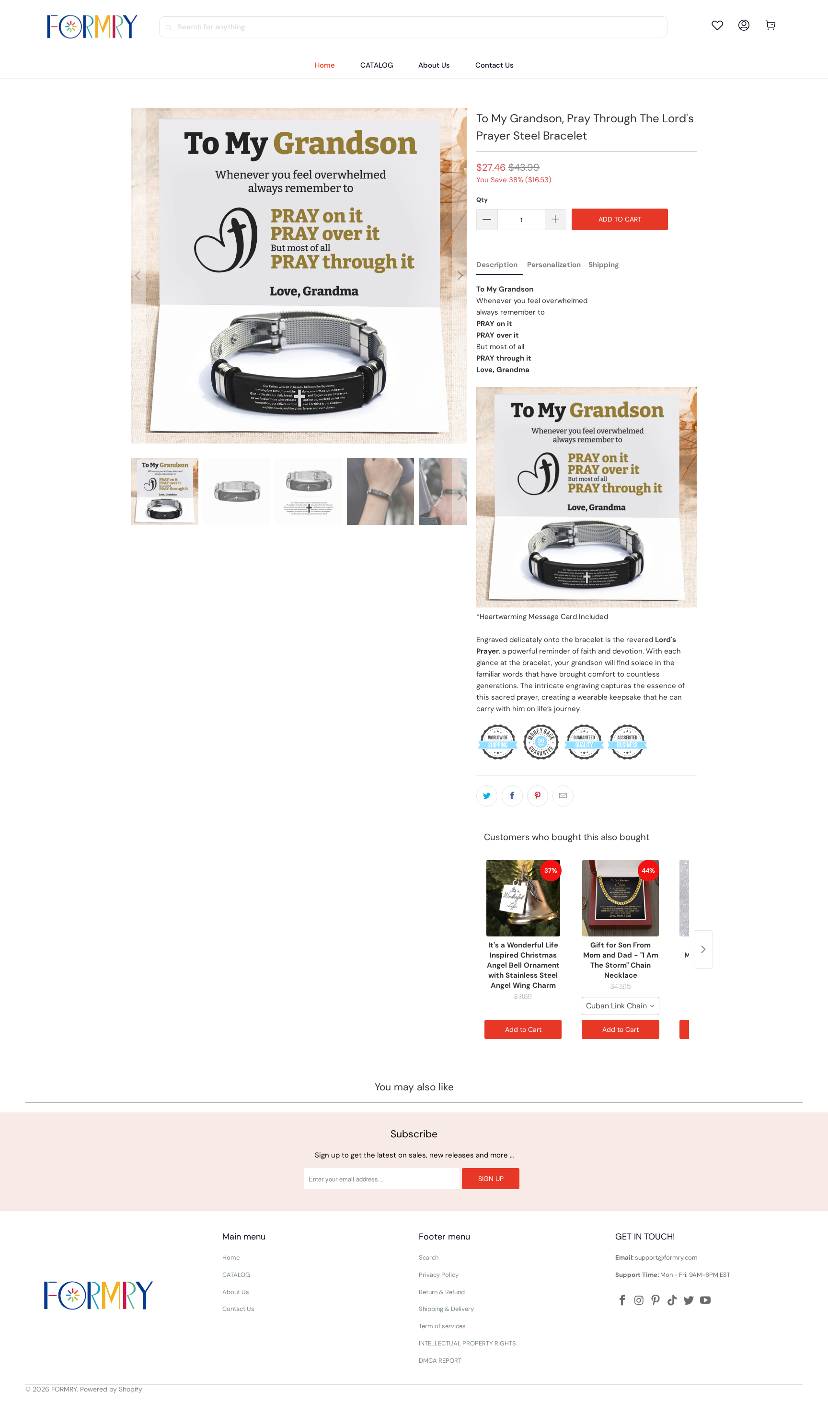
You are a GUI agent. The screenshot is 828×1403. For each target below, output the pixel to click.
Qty (482, 200)
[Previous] (138, 276)
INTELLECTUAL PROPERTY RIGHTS (467, 1343)
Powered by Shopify (111, 1389)
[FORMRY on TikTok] (672, 1301)
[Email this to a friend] (563, 796)
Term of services (442, 1326)
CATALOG (236, 1275)
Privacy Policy (439, 1275)
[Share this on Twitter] (486, 796)
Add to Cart (523, 1029)
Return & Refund (442, 1292)
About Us (235, 1292)
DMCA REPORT (440, 1360)
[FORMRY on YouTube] (706, 1301)
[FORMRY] (92, 26)
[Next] (459, 276)
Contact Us (238, 1309)
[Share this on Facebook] (512, 796)
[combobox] (620, 1006)
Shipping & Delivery (446, 1309)
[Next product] (703, 949)
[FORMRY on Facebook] (622, 1301)
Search (428, 1257)
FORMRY (64, 1389)
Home (231, 1257)
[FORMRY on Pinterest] (656, 1301)
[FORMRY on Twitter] (689, 1301)
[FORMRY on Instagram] (639, 1301)
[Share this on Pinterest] (537, 796)
